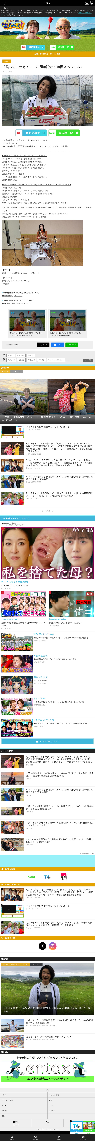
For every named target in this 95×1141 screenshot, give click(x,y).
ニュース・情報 (54, 1095)
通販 (3, 1116)
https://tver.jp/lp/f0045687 (12, 296)
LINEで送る (72, 345)
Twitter (42, 946)
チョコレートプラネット (56, 360)
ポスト (45, 345)
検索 (47, 1125)
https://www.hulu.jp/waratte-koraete (16, 303)
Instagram (53, 946)
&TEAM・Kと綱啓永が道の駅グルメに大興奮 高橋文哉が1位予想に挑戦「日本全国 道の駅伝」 (59, 790)
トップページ (16, 1125)
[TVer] (33, 47)
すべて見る (46, 511)
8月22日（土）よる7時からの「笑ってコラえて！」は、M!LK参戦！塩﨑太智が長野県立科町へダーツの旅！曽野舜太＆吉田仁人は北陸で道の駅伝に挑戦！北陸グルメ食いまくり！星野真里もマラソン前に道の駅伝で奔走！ (59, 759)
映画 (50, 1100)
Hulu (64, 132)
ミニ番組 (4, 1111)
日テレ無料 (63, 876)
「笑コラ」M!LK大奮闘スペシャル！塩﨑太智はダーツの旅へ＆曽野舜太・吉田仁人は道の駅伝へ (59, 807)
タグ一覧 (88, 360)
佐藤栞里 (21, 360)
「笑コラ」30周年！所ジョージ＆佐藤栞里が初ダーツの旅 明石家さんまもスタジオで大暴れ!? (59, 823)
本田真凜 (41, 360)
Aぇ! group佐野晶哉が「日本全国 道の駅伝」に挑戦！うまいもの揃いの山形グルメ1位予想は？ (59, 840)
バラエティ (20, 355)
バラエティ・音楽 (7, 1100)
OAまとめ (7, 61)
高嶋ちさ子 (31, 360)
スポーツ (4, 1105)
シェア (59, 345)
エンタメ (11, 355)
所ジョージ (11, 360)
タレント (31, 355)
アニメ (51, 1105)
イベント (52, 1111)
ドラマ (4, 1095)
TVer (31, 132)
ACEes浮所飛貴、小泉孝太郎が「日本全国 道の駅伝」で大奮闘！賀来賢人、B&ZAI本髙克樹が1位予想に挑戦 (59, 774)
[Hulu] (62, 47)
